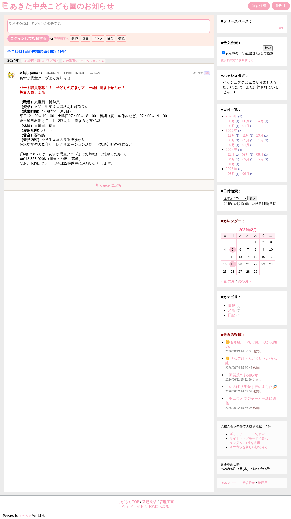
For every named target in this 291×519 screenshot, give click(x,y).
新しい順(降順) (238, 204)
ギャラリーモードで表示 (247, 434)
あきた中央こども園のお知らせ (63, 6)
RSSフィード (230, 483)
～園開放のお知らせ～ (243, 375)
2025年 (231, 130)
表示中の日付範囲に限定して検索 (249, 53)
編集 (207, 73)
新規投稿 (259, 6)
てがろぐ (25, 515)
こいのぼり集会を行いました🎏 (251, 387)
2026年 (231, 116)
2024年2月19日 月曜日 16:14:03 (65, 73)
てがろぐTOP (128, 502)
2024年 (231, 150)
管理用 (280, 6)
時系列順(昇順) (266, 204)
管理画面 (166, 502)
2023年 (231, 169)
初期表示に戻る (108, 185)
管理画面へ (61, 38)
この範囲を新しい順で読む (40, 60)
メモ (231, 310)
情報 (231, 306)
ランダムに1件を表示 (245, 443)
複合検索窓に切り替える (237, 60)
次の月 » (244, 281)
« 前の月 (228, 281)
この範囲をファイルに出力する (83, 60)
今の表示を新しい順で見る (249, 447)
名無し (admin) (31, 73)
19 (232, 264)
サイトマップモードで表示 (249, 438)
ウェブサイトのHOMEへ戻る (145, 507)
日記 (231, 315)
